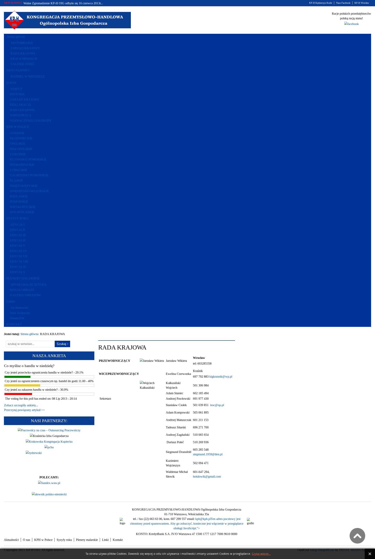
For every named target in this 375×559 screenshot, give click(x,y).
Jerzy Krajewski (20, 313)
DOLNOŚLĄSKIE (22, 212)
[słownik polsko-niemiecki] (49, 494)
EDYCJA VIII (19, 261)
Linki (105, 539)
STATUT (16, 89)
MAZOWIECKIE (21, 138)
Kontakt (118, 539)
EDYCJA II (17, 230)
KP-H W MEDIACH (24, 58)
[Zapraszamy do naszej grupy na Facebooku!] (351, 24)
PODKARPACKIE (22, 164)
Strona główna (29, 334)
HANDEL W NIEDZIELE (28, 76)
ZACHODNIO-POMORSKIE (29, 175)
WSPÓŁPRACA (20, 115)
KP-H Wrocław (361, 3)
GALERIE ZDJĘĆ (23, 64)
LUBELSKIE (18, 170)
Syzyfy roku (64, 539)
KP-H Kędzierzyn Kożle (320, 3)
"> (198, 528)
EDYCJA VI (18, 251)
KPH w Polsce (43, 539)
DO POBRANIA (22, 43)
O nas (26, 539)
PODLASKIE (19, 196)
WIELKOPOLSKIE (23, 207)
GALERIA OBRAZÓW (25, 295)
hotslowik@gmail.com (207, 476)
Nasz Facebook (343, 3)
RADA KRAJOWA (23, 53)
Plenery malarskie (87, 539)
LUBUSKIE (18, 154)
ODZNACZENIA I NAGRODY (31, 120)
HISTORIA (17, 94)
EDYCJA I (17, 224)
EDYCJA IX (18, 266)
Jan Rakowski (19, 307)
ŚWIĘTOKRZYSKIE (24, 185)
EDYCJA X (17, 272)
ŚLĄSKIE (16, 180)
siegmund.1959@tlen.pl (207, 454)
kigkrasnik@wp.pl (220, 376)
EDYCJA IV (18, 240)
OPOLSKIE (17, 143)
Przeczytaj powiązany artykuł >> (24, 410)
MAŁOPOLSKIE (21, 149)
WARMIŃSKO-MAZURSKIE (29, 191)
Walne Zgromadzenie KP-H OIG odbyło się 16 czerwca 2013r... (63, 3)
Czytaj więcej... (261, 553)
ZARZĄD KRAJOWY (25, 48)
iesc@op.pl (217, 405)
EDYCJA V (17, 245)
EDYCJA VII (18, 256)
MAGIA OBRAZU (22, 290)
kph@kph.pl (203, 519)
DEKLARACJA (20, 104)
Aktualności (11, 539)
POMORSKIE (19, 201)
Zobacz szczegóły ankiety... (21, 405)
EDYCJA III (18, 235)
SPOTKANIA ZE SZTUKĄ (29, 284)
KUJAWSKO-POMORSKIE (28, 159)
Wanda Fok (17, 318)
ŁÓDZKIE (17, 133)
